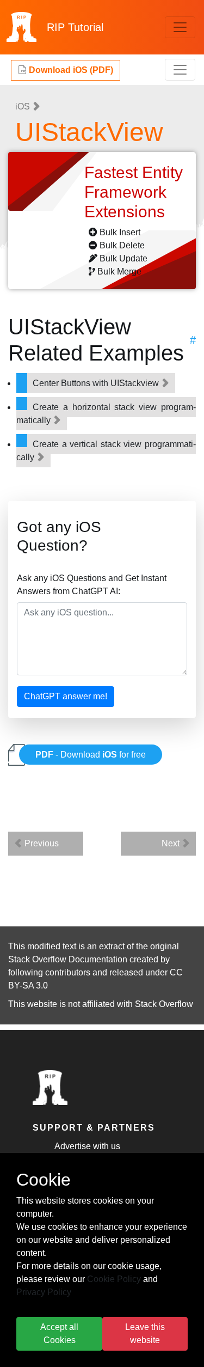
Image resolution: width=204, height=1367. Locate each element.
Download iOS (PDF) (70, 70)
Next (172, 843)
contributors (67, 972)
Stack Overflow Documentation (67, 959)
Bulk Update (123, 258)
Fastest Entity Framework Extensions (133, 192)
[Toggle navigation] (180, 27)
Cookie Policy (114, 1279)
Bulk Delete (122, 245)
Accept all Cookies (59, 1333)
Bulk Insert (120, 232)
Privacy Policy (43, 1292)
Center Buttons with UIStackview (97, 383)
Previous (40, 843)
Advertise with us (87, 1146)
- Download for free (90, 754)
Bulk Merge (119, 271)
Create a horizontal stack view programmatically (106, 413)
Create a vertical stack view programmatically (106, 451)
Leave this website (145, 1333)
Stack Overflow (164, 1004)
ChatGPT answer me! (65, 696)
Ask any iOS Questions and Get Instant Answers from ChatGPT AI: (91, 584)
